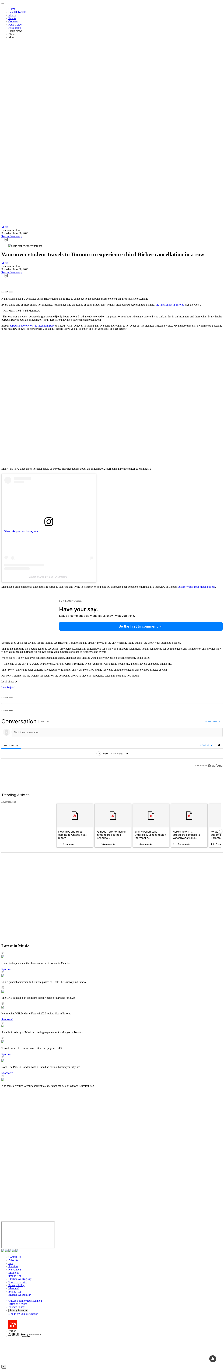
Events (12, 18)
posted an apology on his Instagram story (32, 325)
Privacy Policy (16, 1285)
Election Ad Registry (19, 1278)
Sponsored (7, 969)
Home (11, 8)
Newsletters (14, 1269)
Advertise (13, 1260)
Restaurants (14, 27)
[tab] (11, 745)
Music (4, 226)
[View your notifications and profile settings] (219, 745)
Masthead (13, 1272)
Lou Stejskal (8, 687)
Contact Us (14, 1256)
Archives (13, 1266)
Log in (208, 721)
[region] (112, 743)
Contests (13, 21)
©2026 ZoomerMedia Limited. (25, 1300)
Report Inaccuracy (11, 236)
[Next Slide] (220, 831)
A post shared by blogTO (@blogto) (48, 576)
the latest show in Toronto (170, 304)
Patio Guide (15, 24)
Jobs (10, 1263)
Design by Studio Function (23, 1313)
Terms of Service (17, 1282)
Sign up (216, 721)
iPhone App (15, 1275)
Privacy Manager (18, 1310)
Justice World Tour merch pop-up (196, 586)
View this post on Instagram (21, 531)
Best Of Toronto (17, 11)
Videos (12, 15)
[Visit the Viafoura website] (215, 765)
